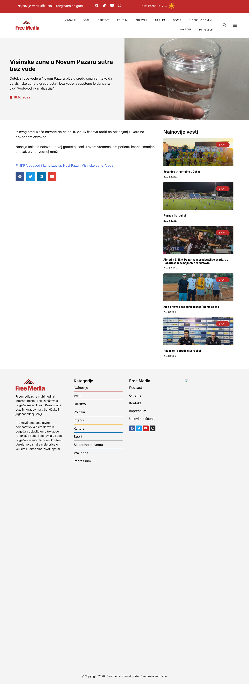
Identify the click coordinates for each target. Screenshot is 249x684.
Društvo (103, 20)
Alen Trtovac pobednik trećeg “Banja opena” (191, 306)
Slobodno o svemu (201, 20)
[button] (234, 25)
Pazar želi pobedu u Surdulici (182, 350)
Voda (109, 165)
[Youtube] (112, 5)
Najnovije (69, 20)
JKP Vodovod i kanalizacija (40, 165)
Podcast (135, 388)
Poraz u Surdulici (174, 215)
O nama (135, 395)
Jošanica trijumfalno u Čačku (182, 171)
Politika (122, 20)
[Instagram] (119, 5)
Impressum (206, 29)
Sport (177, 20)
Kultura (159, 20)
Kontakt (135, 403)
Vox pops (185, 29)
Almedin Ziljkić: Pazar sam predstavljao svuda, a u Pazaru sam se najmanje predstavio (195, 261)
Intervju (141, 20)
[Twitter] (104, 5)
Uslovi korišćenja (142, 419)
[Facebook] (97, 5)
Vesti (86, 20)
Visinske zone (92, 165)
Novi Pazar (71, 165)
